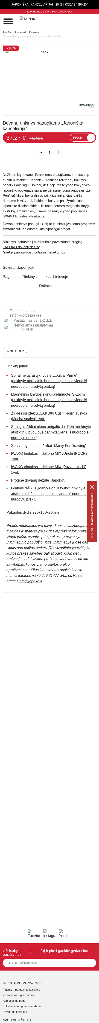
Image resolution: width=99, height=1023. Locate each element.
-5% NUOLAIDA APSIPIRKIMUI (92, 515)
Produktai (20, 32)
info (30, 581)
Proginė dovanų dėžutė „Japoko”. (38, 480)
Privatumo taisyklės (15, 1012)
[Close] (92, 487)
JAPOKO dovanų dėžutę (21, 247)
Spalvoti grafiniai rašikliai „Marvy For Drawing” (48, 446)
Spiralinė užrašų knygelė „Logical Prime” (44, 375)
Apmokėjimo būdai (14, 1000)
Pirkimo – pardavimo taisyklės (21, 989)
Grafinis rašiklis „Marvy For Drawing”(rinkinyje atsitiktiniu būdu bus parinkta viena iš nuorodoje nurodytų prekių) (50, 493)
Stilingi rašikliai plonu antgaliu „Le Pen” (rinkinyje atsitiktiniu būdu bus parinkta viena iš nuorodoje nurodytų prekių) (51, 432)
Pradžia (7, 32)
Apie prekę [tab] (16, 351)
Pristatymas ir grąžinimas (18, 995)
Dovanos (34, 32)
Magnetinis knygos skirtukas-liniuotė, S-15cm (48, 394)
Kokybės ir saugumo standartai (22, 1006)
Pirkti (77, 137)
